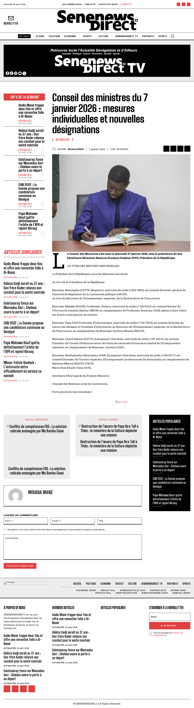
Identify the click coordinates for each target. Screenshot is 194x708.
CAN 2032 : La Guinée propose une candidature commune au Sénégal (31, 192)
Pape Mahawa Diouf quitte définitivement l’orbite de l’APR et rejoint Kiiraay (30, 221)
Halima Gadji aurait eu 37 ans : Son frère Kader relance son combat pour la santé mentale (31, 138)
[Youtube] (188, 4)
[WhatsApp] (187, 149)
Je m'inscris (168, 626)
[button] (172, 36)
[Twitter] (173, 149)
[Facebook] (178, 4)
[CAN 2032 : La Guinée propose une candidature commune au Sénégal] (10, 188)
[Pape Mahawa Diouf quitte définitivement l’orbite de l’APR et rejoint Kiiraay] (10, 217)
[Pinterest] (180, 149)
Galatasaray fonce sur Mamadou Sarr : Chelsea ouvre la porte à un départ (30, 165)
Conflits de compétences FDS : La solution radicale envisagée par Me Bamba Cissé (36, 471)
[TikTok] (183, 4)
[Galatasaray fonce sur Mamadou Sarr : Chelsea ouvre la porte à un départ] (10, 163)
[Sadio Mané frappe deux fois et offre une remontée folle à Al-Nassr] (10, 109)
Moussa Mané (76, 149)
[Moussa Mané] (54, 149)
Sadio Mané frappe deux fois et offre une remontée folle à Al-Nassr (31, 110)
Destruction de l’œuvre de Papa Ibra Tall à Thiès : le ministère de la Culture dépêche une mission (108, 446)
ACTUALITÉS (25, 121)
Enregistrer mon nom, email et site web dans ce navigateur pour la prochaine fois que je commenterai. (56, 529)
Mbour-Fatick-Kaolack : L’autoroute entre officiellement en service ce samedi (23, 369)
